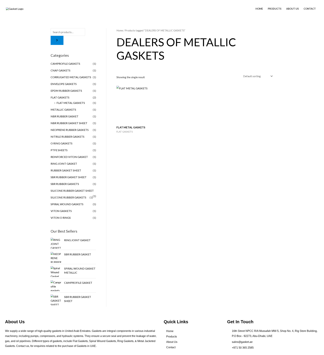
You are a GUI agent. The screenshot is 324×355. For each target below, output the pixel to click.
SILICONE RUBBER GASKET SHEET (72, 190)
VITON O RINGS (61, 217)
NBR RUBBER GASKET (64, 116)
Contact (310, 8)
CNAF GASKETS (60, 70)
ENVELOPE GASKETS (64, 83)
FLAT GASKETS (60, 97)
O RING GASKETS (61, 143)
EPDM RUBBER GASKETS (66, 90)
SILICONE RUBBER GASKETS (68, 197)
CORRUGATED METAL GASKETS (71, 77)
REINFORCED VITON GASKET (69, 156)
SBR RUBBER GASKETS (65, 183)
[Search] (57, 40)
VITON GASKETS (61, 210)
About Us (292, 8)
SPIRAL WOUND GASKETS (67, 204)
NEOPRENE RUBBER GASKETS (70, 129)
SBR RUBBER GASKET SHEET (69, 177)
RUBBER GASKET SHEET (66, 170)
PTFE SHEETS (59, 150)
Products (274, 8)
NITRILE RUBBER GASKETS (67, 136)
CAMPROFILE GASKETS (65, 63)
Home (259, 8)
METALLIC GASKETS (63, 109)
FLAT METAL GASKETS (71, 102)
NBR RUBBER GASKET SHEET (69, 123)
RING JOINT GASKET (64, 163)
